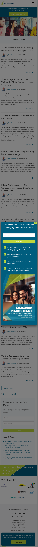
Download (19, 242)
